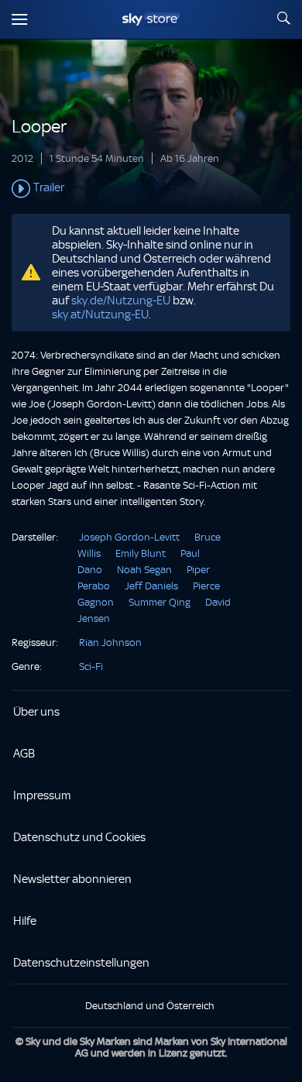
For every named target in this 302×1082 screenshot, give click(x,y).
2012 (22, 158)
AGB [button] (24, 754)
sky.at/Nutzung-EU (100, 314)
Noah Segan (144, 569)
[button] (151, 189)
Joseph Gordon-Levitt (129, 537)
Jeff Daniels (151, 586)
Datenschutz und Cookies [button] (79, 837)
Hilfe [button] (24, 921)
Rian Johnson (110, 642)
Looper (39, 126)
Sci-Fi (91, 666)
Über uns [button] (36, 712)
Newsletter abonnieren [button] (72, 879)
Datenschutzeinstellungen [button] (81, 963)
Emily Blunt (140, 553)
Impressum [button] (42, 795)
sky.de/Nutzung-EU (120, 300)
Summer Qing (159, 602)
